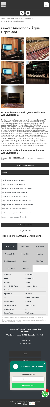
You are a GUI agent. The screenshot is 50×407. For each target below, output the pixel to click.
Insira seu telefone (28, 374)
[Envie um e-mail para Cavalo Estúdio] (27, 13)
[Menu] (46, 5)
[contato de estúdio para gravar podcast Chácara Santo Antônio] (37, 48)
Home (25, 354)
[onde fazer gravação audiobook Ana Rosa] (12, 48)
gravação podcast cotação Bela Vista (14, 217)
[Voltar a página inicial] (3, 4)
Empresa (25, 360)
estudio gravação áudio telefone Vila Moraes (17, 188)
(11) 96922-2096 (14, 158)
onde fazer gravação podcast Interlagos (15, 209)
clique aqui (25, 158)
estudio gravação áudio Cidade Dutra (14, 196)
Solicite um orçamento (25, 165)
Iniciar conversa (28, 386)
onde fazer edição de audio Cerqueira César (17, 201)
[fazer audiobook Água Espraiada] (37, 72)
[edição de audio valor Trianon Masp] (12, 96)
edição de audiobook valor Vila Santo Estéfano (17, 205)
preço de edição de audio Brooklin (13, 184)
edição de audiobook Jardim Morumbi (14, 192)
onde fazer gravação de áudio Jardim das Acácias (18, 213)
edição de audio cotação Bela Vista (13, 180)
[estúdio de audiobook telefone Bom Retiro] (12, 72)
